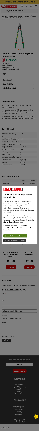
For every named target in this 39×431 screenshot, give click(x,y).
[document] (19, 215)
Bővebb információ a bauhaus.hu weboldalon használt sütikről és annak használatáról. (17, 228)
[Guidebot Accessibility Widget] (36, 416)
